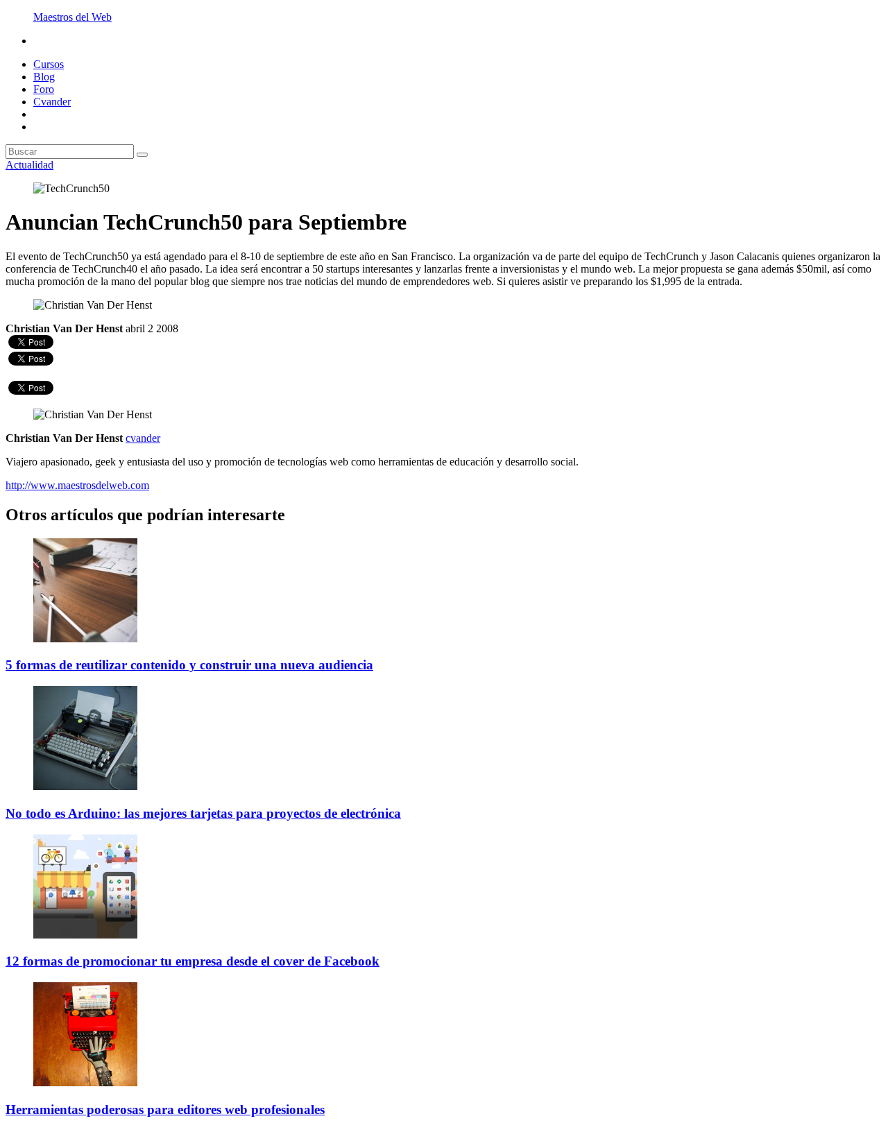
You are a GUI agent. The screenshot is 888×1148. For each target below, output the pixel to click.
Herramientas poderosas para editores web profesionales (165, 1109)
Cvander (52, 102)
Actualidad (29, 165)
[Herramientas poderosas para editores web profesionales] (85, 1082)
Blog (44, 77)
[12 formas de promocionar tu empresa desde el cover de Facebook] (85, 935)
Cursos (48, 64)
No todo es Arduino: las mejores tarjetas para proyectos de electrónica (203, 813)
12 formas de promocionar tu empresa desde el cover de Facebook (192, 961)
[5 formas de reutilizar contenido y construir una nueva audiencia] (85, 638)
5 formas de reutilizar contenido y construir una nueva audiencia (189, 665)
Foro (43, 89)
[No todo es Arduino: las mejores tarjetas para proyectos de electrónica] (85, 786)
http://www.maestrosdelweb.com (77, 485)
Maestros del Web (72, 17)
